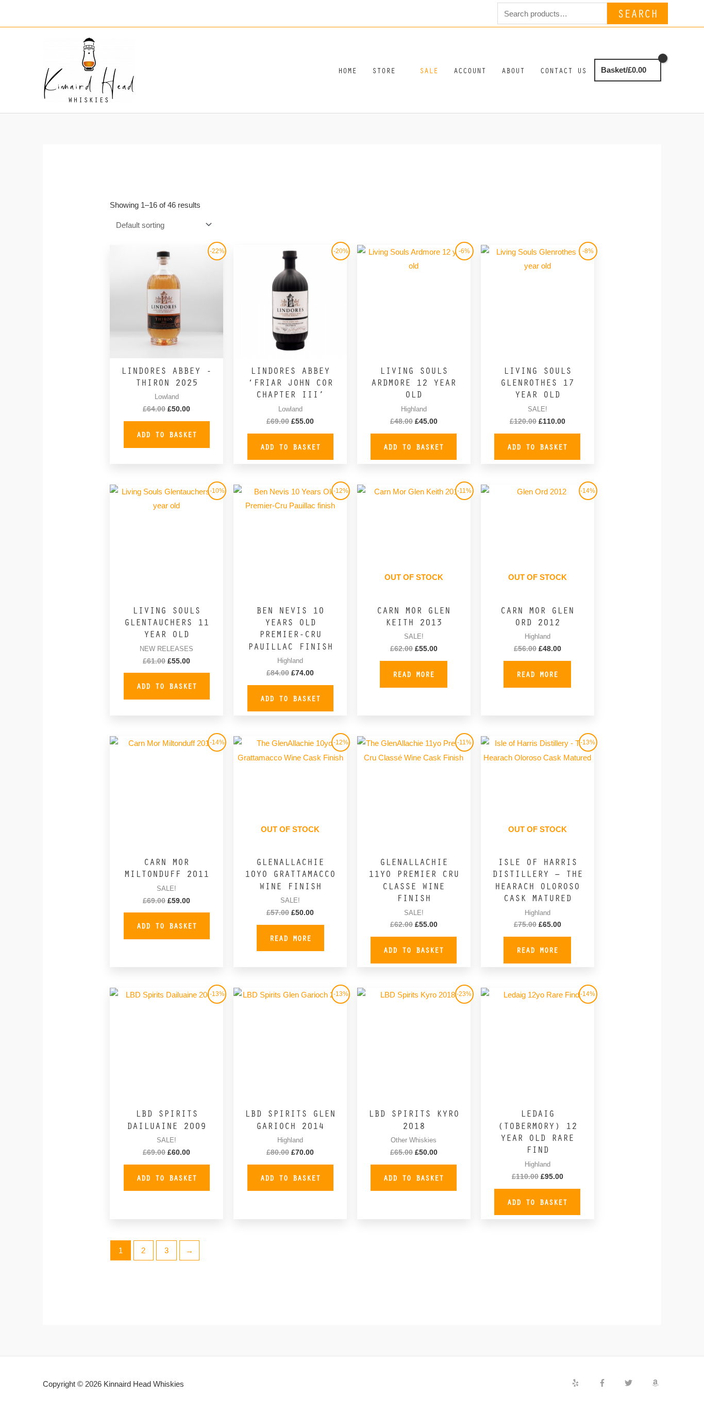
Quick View (166, 349)
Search (637, 13)
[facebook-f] (610, 1383)
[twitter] (637, 1383)
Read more (413, 674)
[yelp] (584, 1383)
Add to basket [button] (167, 434)
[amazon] (656, 1383)
